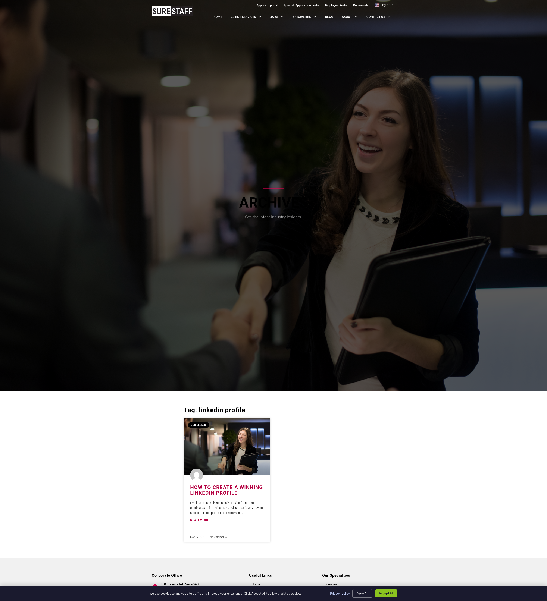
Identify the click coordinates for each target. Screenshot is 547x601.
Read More (199, 520)
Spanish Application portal (303, 6)
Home (219, 18)
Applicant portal (268, 6)
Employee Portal (337, 6)
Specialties (307, 18)
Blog (331, 18)
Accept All (386, 593)
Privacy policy (340, 593)
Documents (362, 6)
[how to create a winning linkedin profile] (227, 446)
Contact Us (380, 18)
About (352, 18)
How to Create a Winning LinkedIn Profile (226, 490)
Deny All (362, 593)
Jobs (278, 18)
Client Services (248, 18)
